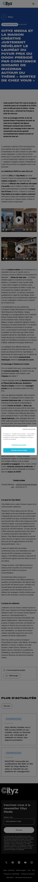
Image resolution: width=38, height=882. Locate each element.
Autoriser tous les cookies (19, 450)
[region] (19, 441)
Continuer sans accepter (29, 429)
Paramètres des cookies (19, 445)
